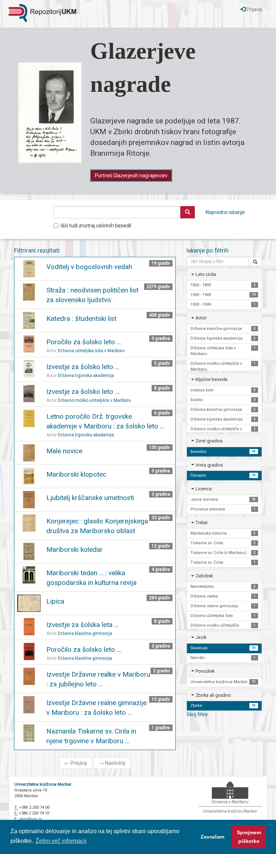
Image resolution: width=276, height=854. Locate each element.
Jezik (201, 637)
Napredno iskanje (225, 212)
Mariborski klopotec (76, 474)
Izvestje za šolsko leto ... (82, 367)
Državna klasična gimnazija (85, 633)
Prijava (253, 9)
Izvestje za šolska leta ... (82, 625)
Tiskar (202, 522)
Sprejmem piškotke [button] (249, 837)
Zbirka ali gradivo (213, 695)
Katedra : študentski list (81, 318)
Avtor (201, 318)
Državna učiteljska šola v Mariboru (91, 350)
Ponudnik (205, 671)
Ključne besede (211, 379)
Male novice (64, 451)
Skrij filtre (197, 714)
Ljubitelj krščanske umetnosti (90, 498)
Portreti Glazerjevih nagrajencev (131, 175)
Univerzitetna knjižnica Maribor (43, 784)
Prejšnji (75, 763)
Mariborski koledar (74, 549)
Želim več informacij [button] (61, 841)
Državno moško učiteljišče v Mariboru (94, 400)
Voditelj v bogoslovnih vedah (89, 267)
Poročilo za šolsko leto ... (83, 342)
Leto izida (206, 274)
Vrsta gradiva (209, 465)
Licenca (204, 488)
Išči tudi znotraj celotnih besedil (96, 225)
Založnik (204, 575)
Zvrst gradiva (209, 441)
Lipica (55, 601)
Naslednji (112, 763)
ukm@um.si (30, 819)
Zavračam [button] (212, 837)
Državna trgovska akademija (86, 375)
